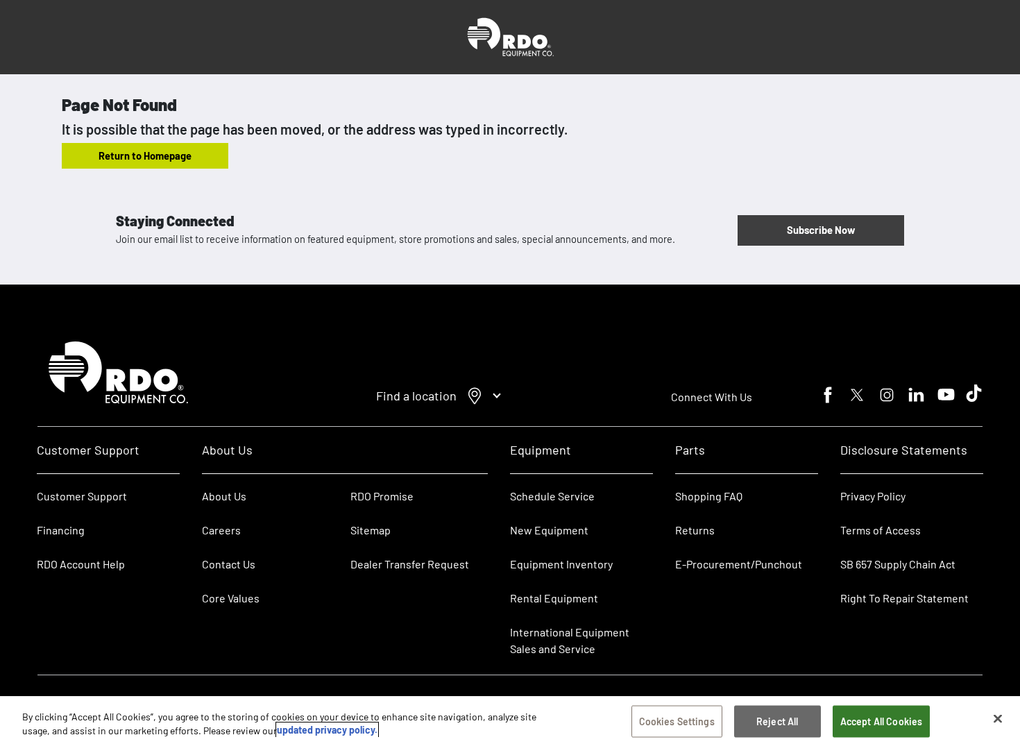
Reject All (777, 721)
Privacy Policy (873, 495)
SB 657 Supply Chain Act (897, 563)
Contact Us (228, 563)
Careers (221, 529)
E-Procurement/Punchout (738, 563)
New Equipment (549, 529)
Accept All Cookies (881, 721)
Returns (695, 529)
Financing (61, 529)
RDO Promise (382, 495)
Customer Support (82, 495)
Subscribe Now (821, 229)
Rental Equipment (555, 597)
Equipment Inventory (561, 563)
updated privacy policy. (327, 730)
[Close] (998, 719)
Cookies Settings (677, 721)
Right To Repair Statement (904, 597)
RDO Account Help (81, 563)
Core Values (231, 597)
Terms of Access (880, 529)
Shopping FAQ (708, 495)
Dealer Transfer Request (409, 563)
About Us (224, 495)
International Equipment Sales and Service (569, 640)
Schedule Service (552, 495)
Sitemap (370, 529)
